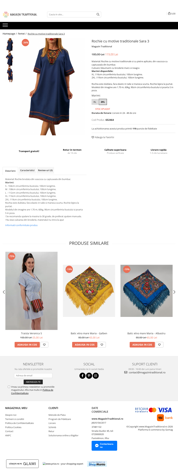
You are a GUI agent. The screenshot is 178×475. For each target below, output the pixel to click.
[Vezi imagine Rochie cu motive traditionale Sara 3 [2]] (10, 75)
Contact (9, 431)
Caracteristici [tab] (27, 170)
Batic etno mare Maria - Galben (89, 333)
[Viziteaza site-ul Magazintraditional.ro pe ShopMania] (97, 463)
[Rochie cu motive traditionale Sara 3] (52, 86)
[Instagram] (96, 376)
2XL (103, 101)
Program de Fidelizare (59, 419)
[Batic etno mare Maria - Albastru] (146, 291)
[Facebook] (82, 376)
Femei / (22, 33)
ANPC (8, 435)
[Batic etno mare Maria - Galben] (89, 291)
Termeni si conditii (14, 419)
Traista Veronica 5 (31, 333)
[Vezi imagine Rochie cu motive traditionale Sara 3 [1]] (10, 60)
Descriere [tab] (10, 170)
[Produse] (6, 26)
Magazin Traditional (102, 46)
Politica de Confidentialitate (19, 423)
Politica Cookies (13, 427)
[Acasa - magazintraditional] (20, 14)
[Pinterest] (89, 376)
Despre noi (10, 414)
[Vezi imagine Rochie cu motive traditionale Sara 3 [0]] (10, 45)
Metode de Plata (57, 414)
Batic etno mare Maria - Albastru (146, 333)
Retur (51, 431)
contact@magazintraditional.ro (146, 372)
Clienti (53, 408)
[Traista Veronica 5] (31, 291)
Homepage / (10, 33)
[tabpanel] (52, 86)
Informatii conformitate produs (21, 225)
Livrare (52, 423)
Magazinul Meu (16, 408)
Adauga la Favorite (104, 137)
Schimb (52, 427)
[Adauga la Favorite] (44, 344)
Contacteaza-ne (107, 446)
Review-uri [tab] (45, 170)
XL (95, 101)
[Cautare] (98, 14)
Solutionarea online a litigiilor (63, 435)
